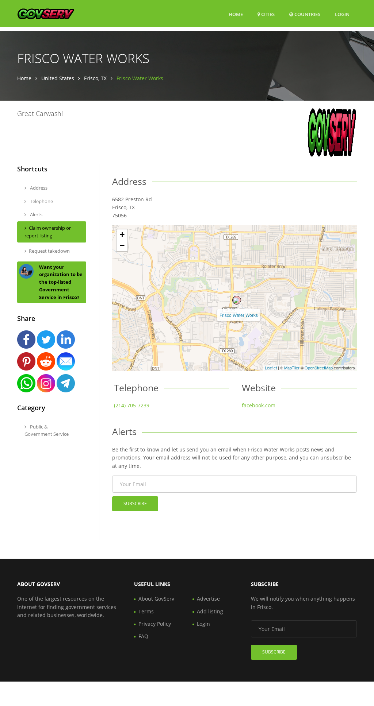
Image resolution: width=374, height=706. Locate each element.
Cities (267, 14)
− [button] (122, 245)
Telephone (41, 201)
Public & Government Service (46, 430)
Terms (146, 611)
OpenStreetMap (319, 368)
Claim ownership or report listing (47, 232)
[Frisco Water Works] (236, 300)
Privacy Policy (154, 623)
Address (38, 188)
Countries (306, 14)
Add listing (210, 611)
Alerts (35, 214)
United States (57, 78)
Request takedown (49, 251)
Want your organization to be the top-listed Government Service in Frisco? (61, 282)
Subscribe (135, 503)
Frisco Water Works (239, 315)
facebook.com (258, 405)
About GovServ (156, 598)
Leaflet (271, 368)
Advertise (208, 598)
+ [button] (122, 234)
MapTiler (291, 368)
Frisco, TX (95, 78)
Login (342, 14)
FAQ (143, 636)
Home (236, 14)
